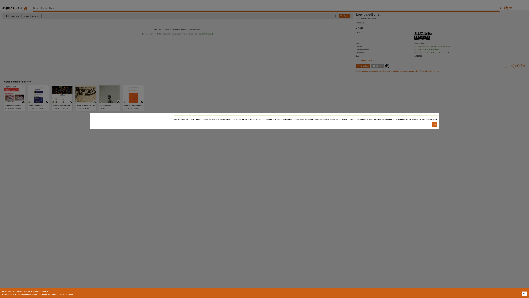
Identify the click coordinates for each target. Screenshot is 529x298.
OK (435, 124)
